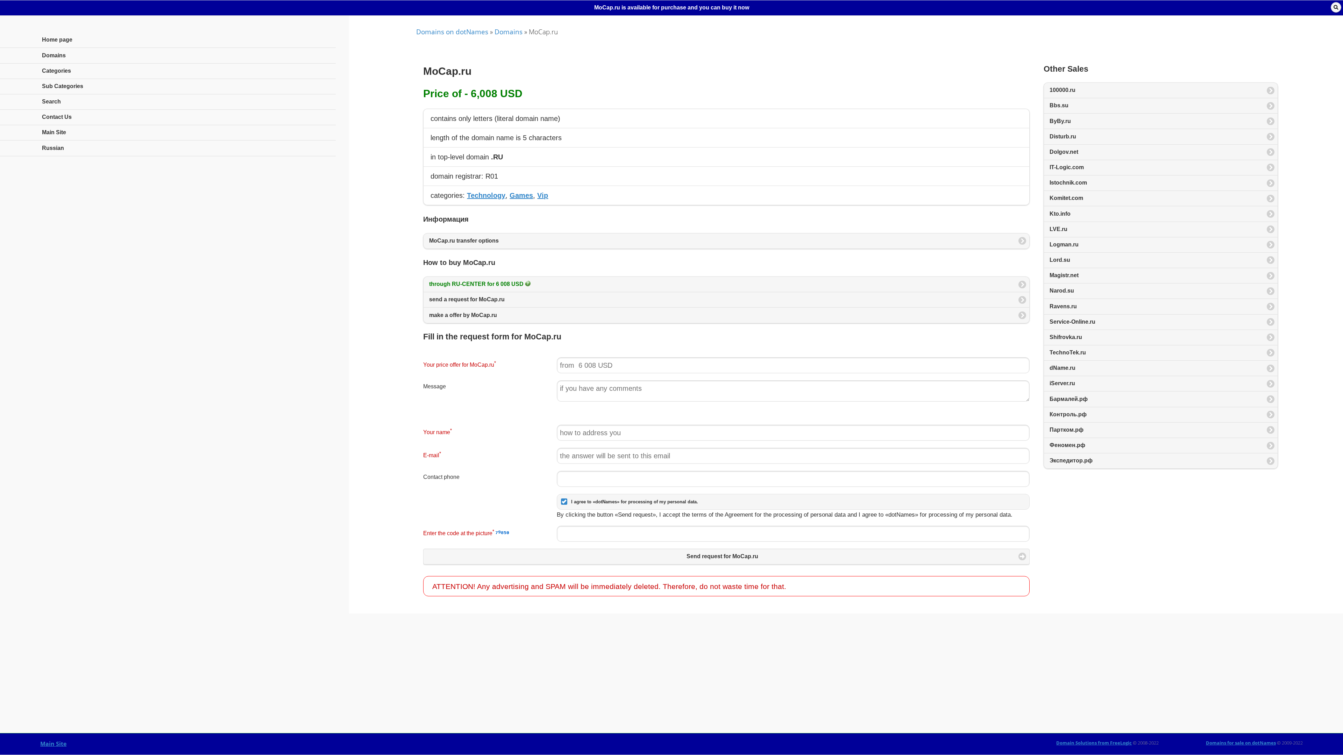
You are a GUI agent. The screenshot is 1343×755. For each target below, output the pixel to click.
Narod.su (1062, 291)
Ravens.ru (1063, 306)
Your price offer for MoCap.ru (459, 364)
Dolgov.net (1064, 152)
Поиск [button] (1336, 7)
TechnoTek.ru (1068, 352)
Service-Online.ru (1072, 322)
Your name (437, 431)
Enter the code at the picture (458, 532)
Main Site (53, 744)
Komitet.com (1066, 198)
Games (521, 195)
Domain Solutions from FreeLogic (1094, 743)
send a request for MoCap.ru (467, 299)
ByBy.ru (1060, 121)
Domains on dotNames (452, 31)
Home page (57, 40)
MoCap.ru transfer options (464, 241)
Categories (56, 71)
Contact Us (57, 117)
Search (51, 102)
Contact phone (441, 477)
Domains (509, 31)
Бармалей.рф (1069, 399)
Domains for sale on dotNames (1241, 743)
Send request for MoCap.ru (722, 556)
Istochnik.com (1068, 183)
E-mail (432, 454)
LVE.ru (1058, 229)
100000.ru (1062, 90)
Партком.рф (1066, 430)
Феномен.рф (1067, 445)
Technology (486, 195)
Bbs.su (1059, 105)
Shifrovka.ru (1066, 337)
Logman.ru (1064, 244)
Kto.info (1060, 214)
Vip (542, 195)
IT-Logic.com (1067, 167)
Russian (53, 148)
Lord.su (1060, 260)
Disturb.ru (1063, 136)
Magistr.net (1064, 275)
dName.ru (1062, 368)
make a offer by (463, 315)
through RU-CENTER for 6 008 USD (477, 284)
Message (434, 386)
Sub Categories (62, 86)
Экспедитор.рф (1071, 460)
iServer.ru (1062, 383)
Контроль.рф (1068, 414)
